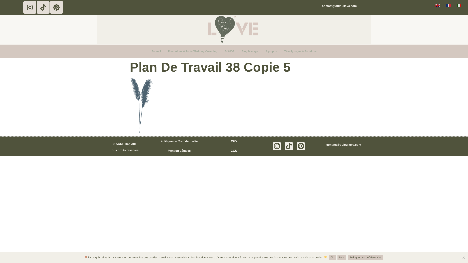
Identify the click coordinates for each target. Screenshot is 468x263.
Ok (332, 257)
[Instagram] (29, 7)
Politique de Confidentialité (179, 141)
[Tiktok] (43, 7)
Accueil (156, 51)
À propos (271, 51)
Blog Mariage (250, 51)
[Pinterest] (56, 7)
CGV (234, 141)
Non (341, 257)
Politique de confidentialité (365, 257)
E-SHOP (229, 51)
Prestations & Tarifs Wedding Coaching (192, 51)
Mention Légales (179, 150)
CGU (234, 150)
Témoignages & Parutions (300, 51)
